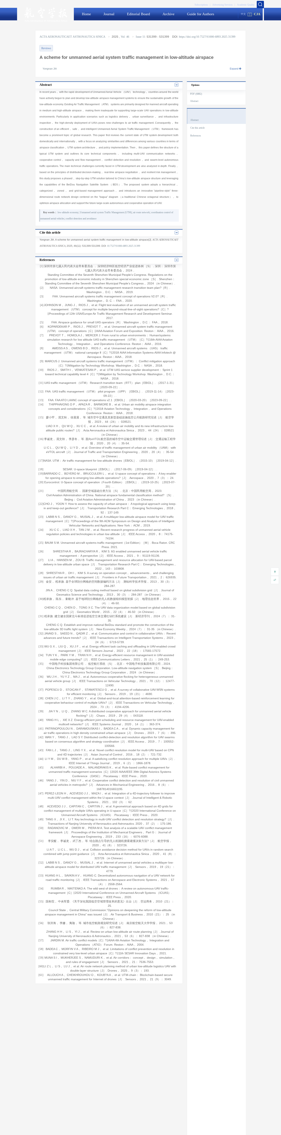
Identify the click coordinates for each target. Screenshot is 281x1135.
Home (86, 14)
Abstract (194, 101)
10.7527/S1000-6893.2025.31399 (123, 245)
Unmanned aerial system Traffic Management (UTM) (106, 212)
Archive (168, 14)
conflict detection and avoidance (81, 218)
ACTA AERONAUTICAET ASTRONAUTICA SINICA (72, 36)
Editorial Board (138, 14)
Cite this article (197, 127)
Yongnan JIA (50, 68)
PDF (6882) (196, 93)
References (195, 135)
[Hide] (275, 580)
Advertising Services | (223, 4)
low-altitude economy (68, 212)
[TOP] (275, 572)
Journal (108, 14)
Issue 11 (140, 36)
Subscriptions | (202, 4)
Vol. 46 (125, 36)
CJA (257, 14)
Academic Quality (245, 4)
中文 (243, 14)
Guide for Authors (200, 14)
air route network (141, 212)
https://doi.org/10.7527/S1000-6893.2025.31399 (207, 36)
